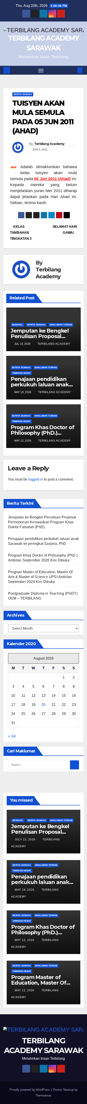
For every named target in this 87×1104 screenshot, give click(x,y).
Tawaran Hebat (21, 373)
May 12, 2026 (25, 940)
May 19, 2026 (25, 889)
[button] (73, 70)
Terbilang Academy (49, 144)
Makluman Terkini (61, 324)
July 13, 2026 (25, 839)
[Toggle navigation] (41, 70)
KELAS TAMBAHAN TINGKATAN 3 (20, 232)
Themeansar (43, 1095)
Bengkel (17, 324)
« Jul (12, 736)
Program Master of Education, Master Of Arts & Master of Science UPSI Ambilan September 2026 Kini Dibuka (40, 577)
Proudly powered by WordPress (30, 1089)
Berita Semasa (23, 94)
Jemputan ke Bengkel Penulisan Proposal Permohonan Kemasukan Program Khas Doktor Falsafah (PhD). (42, 522)
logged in (35, 479)
